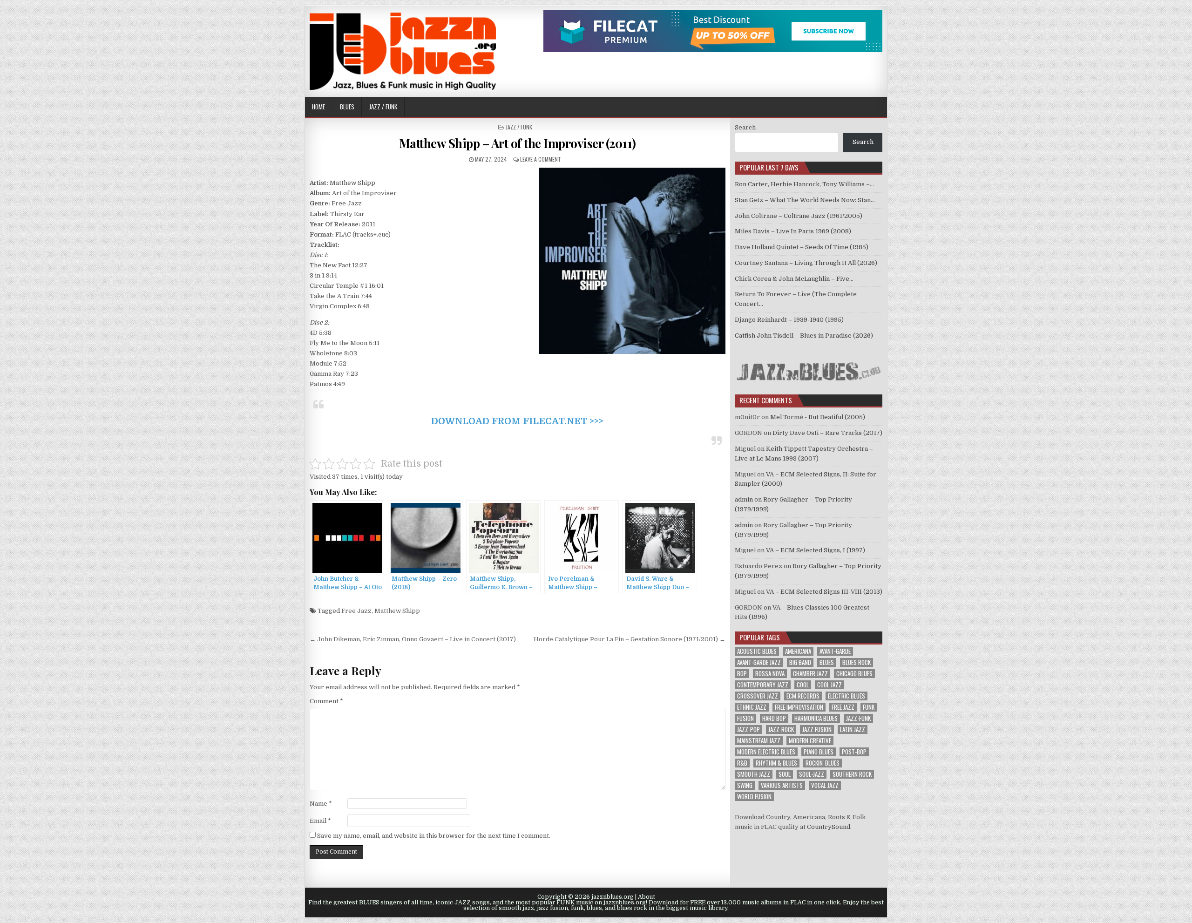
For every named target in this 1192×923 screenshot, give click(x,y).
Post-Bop (854, 751)
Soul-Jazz (811, 774)
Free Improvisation (799, 707)
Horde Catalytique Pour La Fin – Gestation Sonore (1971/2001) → (629, 639)
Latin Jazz (852, 729)
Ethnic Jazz (751, 707)
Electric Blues (846, 696)
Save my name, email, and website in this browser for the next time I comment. (433, 835)
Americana (798, 651)
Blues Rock (856, 662)
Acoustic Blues (757, 651)
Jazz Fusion (817, 729)
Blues (347, 106)
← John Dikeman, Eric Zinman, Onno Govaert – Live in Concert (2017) (413, 639)
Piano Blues (818, 751)
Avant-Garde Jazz (759, 662)
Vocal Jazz (825, 785)
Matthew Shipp (397, 610)
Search (745, 127)
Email (320, 820)
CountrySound (828, 826)
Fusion (745, 718)
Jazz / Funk (383, 106)
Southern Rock (852, 774)
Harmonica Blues (816, 718)
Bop (742, 673)
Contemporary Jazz (762, 684)
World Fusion (754, 796)
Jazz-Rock (781, 729)
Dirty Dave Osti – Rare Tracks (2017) (827, 432)
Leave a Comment (540, 159)
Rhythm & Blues (776, 763)
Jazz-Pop (748, 729)
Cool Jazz (829, 684)
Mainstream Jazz (758, 740)
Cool (803, 684)
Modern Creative (810, 740)
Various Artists (782, 785)
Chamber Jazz (810, 673)
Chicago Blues (854, 673)
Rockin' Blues (823, 763)
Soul (785, 774)
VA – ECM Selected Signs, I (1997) (815, 550)
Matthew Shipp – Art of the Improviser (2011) (517, 143)
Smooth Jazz (753, 774)
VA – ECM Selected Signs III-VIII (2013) (824, 591)
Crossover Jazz (757, 696)
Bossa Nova (770, 673)
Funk (868, 707)
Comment (326, 701)
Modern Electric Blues (766, 751)
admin (744, 499)
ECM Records (803, 696)
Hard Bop (774, 718)
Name (321, 803)
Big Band (800, 662)
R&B (742, 763)
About (646, 897)
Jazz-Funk (858, 718)
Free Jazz (356, 610)
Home (318, 106)
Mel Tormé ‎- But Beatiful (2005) (817, 417)
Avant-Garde (835, 651)
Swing (744, 785)
